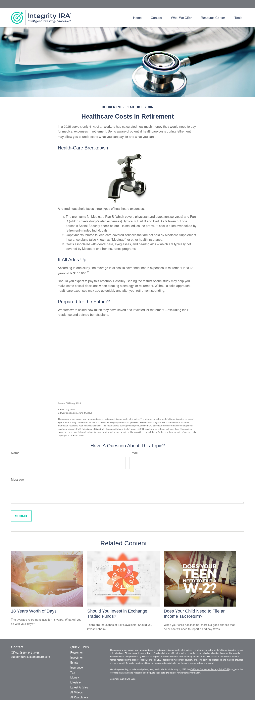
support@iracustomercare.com (30, 657)
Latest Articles (79, 687)
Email (133, 453)
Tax (72, 672)
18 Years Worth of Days (34, 611)
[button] (137, 17)
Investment (77, 657)
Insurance (76, 667)
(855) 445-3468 (30, 652)
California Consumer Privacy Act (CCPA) (210, 669)
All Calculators (79, 697)
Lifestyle (75, 682)
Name (15, 453)
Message (17, 479)
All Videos (76, 692)
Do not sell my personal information (183, 672)
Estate (74, 662)
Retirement (77, 652)
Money (74, 677)
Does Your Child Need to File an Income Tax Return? (195, 614)
